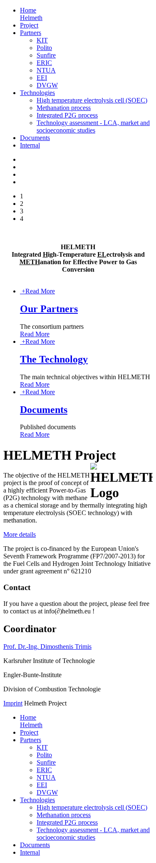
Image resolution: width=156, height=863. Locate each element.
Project (29, 25)
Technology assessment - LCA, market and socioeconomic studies (93, 126)
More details (19, 534)
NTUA (46, 70)
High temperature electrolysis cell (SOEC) (92, 100)
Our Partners (49, 308)
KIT (42, 40)
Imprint (12, 703)
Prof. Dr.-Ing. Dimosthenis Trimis (47, 646)
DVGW (47, 85)
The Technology (54, 359)
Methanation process (64, 107)
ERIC (44, 62)
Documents (35, 137)
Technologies (37, 92)
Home (31, 14)
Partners (30, 32)
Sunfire (46, 55)
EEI (42, 77)
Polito (44, 47)
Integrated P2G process (67, 115)
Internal (30, 145)
